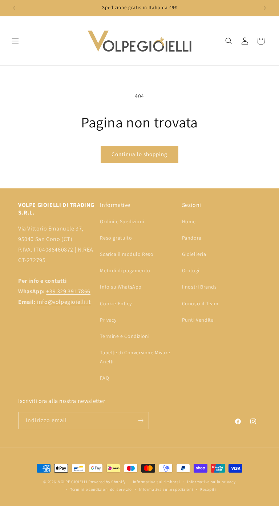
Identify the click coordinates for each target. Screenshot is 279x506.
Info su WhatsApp (121, 286)
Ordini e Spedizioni (122, 221)
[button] (15, 41)
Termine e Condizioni (124, 336)
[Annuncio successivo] (265, 8)
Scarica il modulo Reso (126, 254)
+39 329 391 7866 (68, 291)
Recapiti (208, 489)
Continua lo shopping (139, 154)
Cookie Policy (116, 303)
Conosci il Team (200, 303)
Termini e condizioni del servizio (101, 489)
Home (189, 221)
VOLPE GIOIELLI (73, 481)
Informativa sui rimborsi (156, 481)
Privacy (108, 320)
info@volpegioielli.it (64, 302)
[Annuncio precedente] (14, 8)
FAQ (104, 378)
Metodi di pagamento (125, 270)
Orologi (190, 270)
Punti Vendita (198, 320)
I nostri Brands (199, 286)
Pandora (192, 237)
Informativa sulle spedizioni (166, 489)
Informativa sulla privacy (211, 481)
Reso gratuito (116, 237)
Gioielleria (194, 254)
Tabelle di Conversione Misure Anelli (135, 357)
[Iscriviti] (141, 420)
